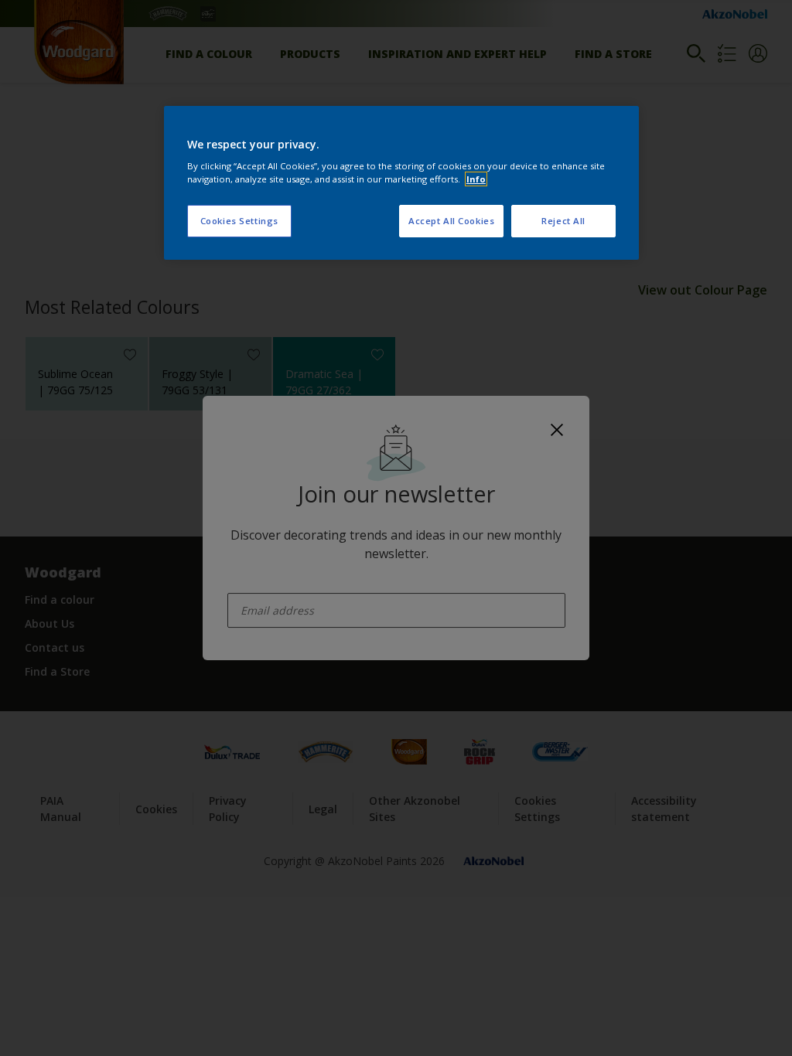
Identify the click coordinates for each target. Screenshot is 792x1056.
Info (476, 179)
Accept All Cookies (451, 221)
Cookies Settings (239, 221)
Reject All (563, 221)
